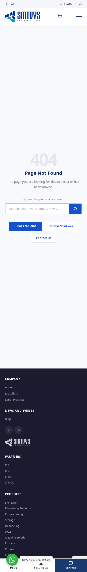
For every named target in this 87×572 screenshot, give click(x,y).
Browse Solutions (61, 226)
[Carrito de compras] (59, 16)
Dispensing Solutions (18, 508)
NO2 (8, 531)
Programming (14, 514)
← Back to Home (25, 226)
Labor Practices (14, 400)
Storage (10, 520)
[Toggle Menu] (79, 16)
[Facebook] (6, 4)
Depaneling (12, 526)
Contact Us (43, 238)
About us (10, 387)
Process (10, 543)
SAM (8, 476)
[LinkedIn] (12, 4)
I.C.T (7, 471)
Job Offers (11, 393)
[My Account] (80, 4)
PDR (7, 465)
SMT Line (10, 502)
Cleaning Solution (16, 537)
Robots (9, 549)
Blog (8, 419)
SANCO (9, 482)
